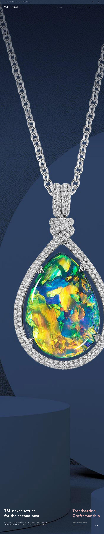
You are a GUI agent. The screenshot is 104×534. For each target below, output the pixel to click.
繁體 (93, 2)
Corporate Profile (72, 523)
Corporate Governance (74, 7)
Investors (88, 7)
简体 (99, 2)
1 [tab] (95, 525)
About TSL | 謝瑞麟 (58, 7)
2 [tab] (97, 525)
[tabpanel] (52, 267)
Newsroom (99, 7)
